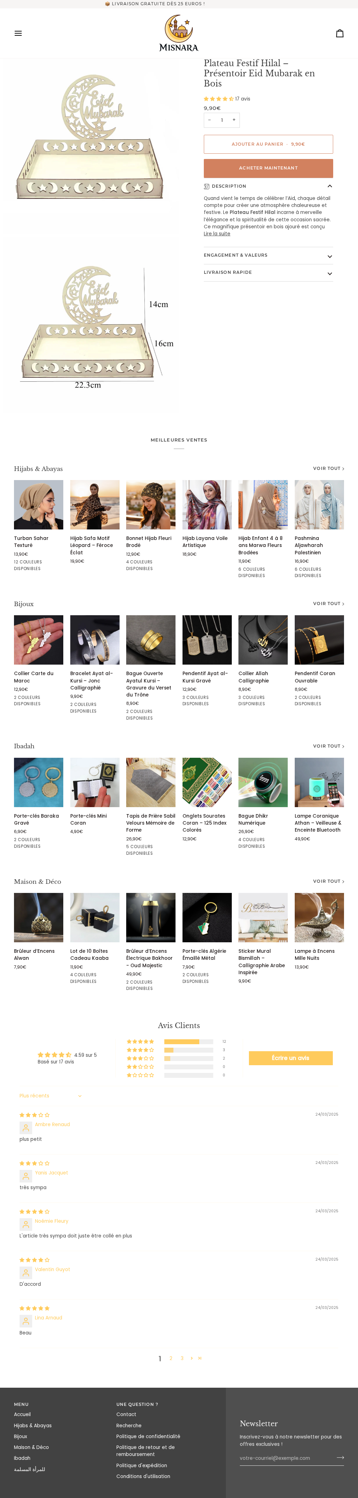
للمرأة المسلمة (29, 1469)
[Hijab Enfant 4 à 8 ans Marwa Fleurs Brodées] (263, 504)
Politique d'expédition (141, 1465)
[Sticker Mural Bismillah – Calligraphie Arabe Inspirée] (263, 917)
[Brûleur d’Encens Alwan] (38, 917)
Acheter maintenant (268, 168)
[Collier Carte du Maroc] (38, 640)
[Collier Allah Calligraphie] (263, 640)
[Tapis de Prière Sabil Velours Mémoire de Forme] (151, 782)
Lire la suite (217, 233)
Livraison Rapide (228, 272)
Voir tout (327, 468)
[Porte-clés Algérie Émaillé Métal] (207, 917)
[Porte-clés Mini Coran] (95, 782)
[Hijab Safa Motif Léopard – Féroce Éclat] (95, 504)
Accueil (22, 1414)
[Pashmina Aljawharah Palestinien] (319, 504)
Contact (126, 1414)
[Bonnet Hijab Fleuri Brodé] (151, 504)
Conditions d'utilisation (143, 1476)
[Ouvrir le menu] (24, 33)
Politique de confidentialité (148, 1436)
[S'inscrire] (338, 1457)
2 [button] (171, 1358)
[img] (35, 1115)
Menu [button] (21, 1404)
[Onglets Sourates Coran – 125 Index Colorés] (207, 782)
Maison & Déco (37, 882)
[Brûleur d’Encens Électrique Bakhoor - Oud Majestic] (151, 917)
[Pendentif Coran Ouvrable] (319, 640)
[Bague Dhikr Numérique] (263, 782)
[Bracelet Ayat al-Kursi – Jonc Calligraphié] (95, 640)
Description (229, 186)
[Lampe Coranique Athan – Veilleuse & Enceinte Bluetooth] (319, 782)
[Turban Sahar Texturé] (38, 504)
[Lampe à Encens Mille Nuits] (319, 917)
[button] (219, 99)
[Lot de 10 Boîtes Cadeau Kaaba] (95, 917)
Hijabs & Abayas (38, 469)
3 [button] (182, 1358)
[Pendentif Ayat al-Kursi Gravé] (207, 640)
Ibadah (24, 746)
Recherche (129, 1425)
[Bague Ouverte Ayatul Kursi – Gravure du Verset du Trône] (151, 640)
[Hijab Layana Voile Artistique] (207, 504)
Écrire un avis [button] (290, 1058)
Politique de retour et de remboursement (145, 1451)
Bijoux (24, 604)
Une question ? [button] (137, 1404)
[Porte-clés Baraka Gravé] (38, 782)
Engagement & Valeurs (235, 255)
